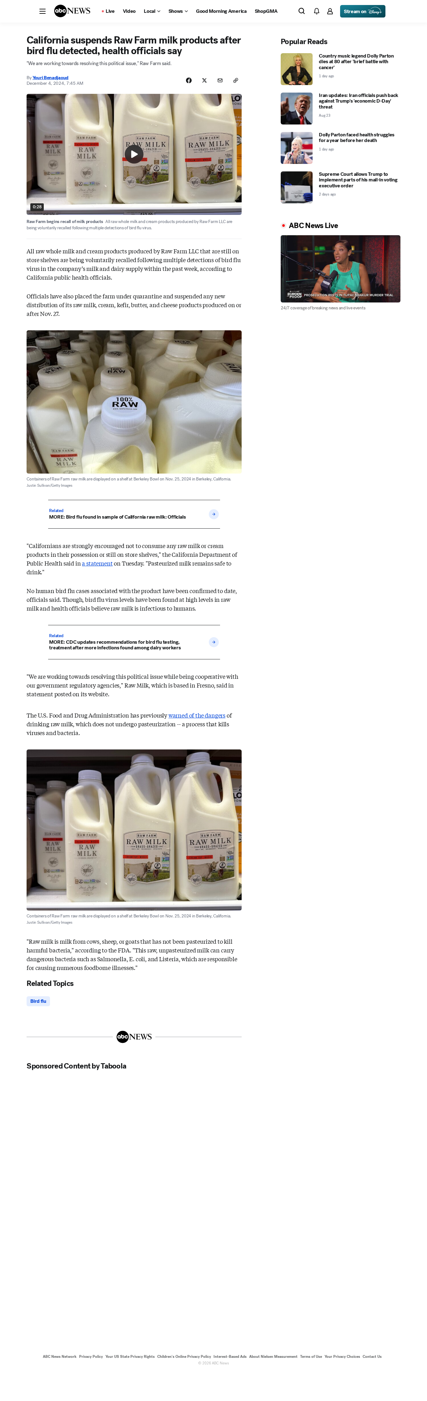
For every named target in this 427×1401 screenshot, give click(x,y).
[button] (42, 11)
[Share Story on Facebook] (189, 80)
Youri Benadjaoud (50, 77)
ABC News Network (60, 1356)
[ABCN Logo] (72, 11)
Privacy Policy (91, 1356)
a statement (97, 563)
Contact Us (372, 1356)
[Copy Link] (236, 80)
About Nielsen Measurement (273, 1356)
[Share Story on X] (204, 80)
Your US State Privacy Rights (130, 1356)
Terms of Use (311, 1356)
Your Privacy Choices (342, 1356)
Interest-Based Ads (230, 1356)
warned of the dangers (196, 715)
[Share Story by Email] (220, 80)
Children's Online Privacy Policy (184, 1356)
